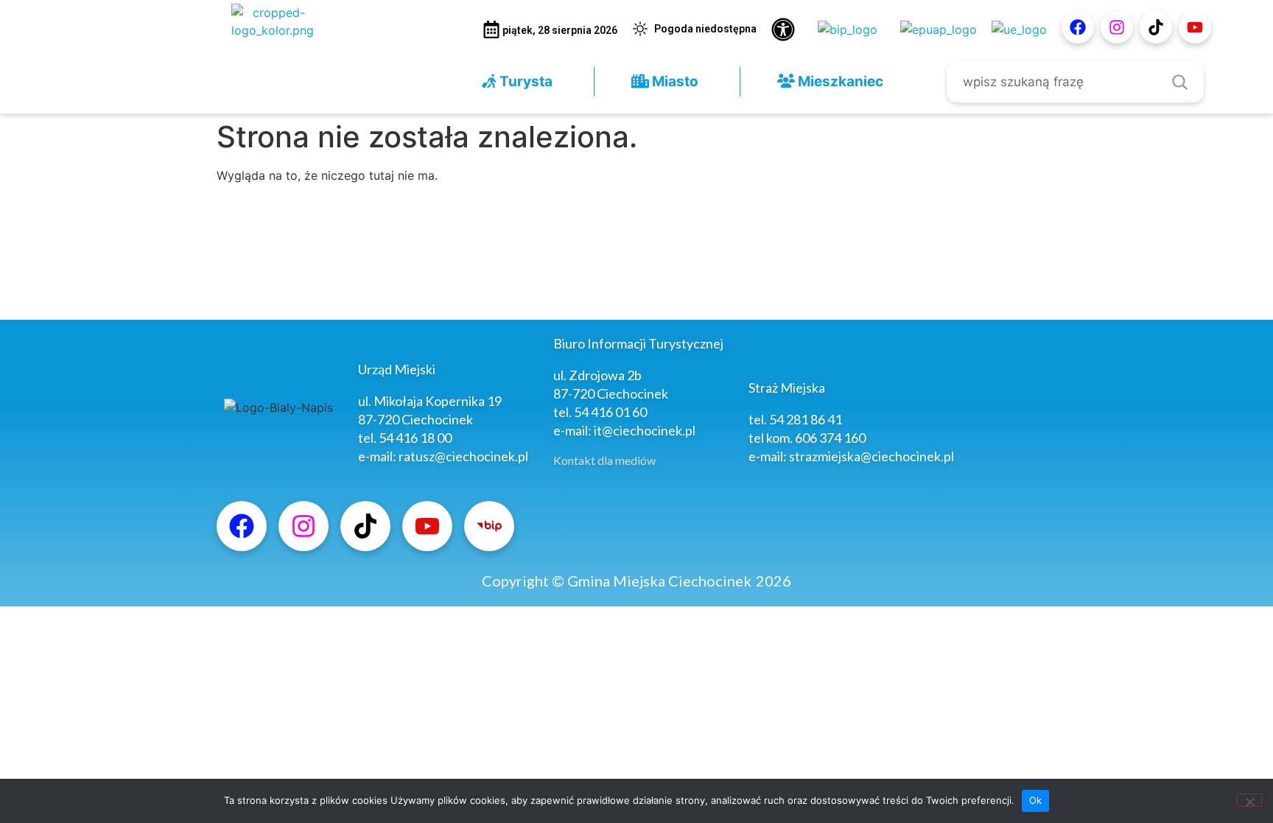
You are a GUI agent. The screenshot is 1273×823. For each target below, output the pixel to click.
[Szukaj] (1179, 82)
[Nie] (1249, 800)
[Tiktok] (1156, 27)
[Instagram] (1117, 27)
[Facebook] (1078, 27)
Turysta (525, 81)
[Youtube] (1195, 27)
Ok (1035, 800)
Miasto (673, 81)
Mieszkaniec (839, 81)
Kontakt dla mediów (604, 460)
